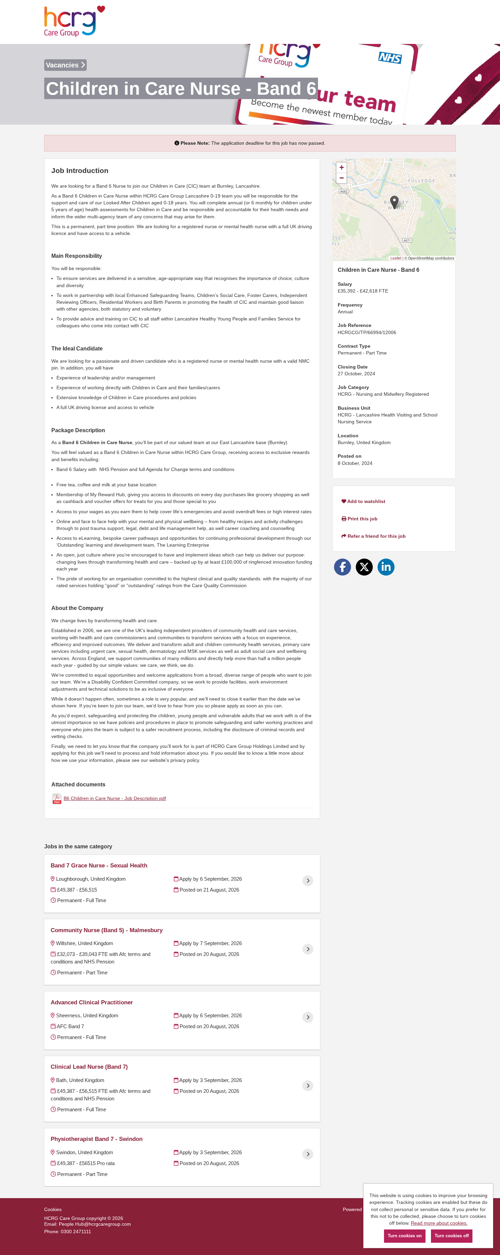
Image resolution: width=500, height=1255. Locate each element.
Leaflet (395, 258)
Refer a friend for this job (376, 536)
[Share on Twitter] (364, 567)
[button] (394, 202)
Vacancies (63, 65)
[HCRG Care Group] (74, 22)
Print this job (362, 518)
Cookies (53, 1209)
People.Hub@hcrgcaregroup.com (95, 1224)
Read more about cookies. (439, 1223)
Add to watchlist (365, 501)
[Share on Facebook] (342, 567)
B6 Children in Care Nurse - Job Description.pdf (115, 798)
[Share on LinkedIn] (386, 567)
